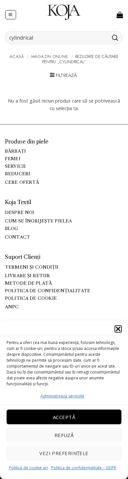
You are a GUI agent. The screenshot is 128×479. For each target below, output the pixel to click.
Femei (12, 159)
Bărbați (15, 151)
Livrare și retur (27, 275)
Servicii (15, 166)
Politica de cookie (31, 298)
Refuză (64, 435)
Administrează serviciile (62, 396)
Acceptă (64, 417)
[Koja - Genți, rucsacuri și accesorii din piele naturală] (64, 12)
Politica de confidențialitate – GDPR (83, 467)
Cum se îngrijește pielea (38, 221)
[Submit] (115, 37)
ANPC (12, 307)
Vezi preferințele (64, 453)
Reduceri (17, 174)
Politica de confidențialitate (47, 291)
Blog (11, 228)
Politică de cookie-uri (28, 467)
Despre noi (19, 212)
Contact (17, 237)
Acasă (17, 56)
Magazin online (49, 56)
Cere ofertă (22, 182)
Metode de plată (28, 283)
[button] (118, 329)
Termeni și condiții (32, 267)
